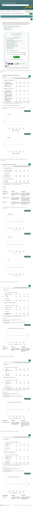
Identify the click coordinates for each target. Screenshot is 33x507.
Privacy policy (23, 505)
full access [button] (10, 52)
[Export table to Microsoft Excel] (29, 76)
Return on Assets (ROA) (11, 45)
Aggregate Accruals (9, 48)
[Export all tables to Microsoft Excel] (31, 19)
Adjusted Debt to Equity (7, 28)
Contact (31, 505)
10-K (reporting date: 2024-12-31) (18, 102)
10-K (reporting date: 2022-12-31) (8, 103)
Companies (3, 11)
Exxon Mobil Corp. (8, 11)
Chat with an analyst (29, 7)
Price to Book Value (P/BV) (12, 46)
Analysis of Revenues (10, 47)
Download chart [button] (28, 210)
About (15, 505)
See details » (4, 186)
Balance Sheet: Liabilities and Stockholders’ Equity (14, 40)
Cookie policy (27, 505)
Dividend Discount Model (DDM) (11, 44)
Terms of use (18, 505)
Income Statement (9, 39)
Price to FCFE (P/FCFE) (10, 43)
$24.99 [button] (31, 13)
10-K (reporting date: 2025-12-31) (9, 102)
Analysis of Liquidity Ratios (10, 41)
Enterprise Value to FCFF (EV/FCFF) (12, 42)
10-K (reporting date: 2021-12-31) (17, 103)
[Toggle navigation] (1, 1)
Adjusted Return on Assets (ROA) (8, 29)
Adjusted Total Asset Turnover (8, 27)
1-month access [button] (11, 54)
